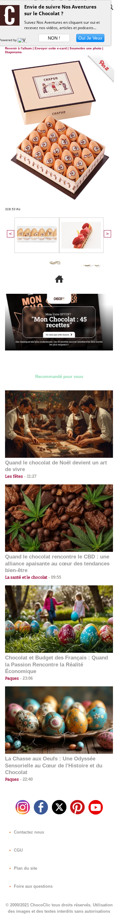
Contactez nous (28, 832)
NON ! (54, 38)
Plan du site (25, 868)
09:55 (54, 577)
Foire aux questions (33, 886)
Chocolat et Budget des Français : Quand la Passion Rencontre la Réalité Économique (56, 665)
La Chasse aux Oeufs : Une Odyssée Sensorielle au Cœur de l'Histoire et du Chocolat (53, 766)
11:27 (30, 476)
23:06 (26, 678)
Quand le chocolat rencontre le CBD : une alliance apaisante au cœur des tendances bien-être (57, 564)
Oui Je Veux (90, 38)
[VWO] (24, 40)
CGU (18, 850)
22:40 (26, 779)
